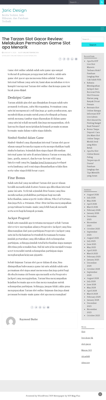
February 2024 (93, 297)
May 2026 (91, 201)
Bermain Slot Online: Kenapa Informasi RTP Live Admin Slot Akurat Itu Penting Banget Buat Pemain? (94, 116)
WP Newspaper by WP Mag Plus (65, 396)
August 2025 (93, 238)
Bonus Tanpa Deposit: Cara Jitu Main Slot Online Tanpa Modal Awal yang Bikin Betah (93, 138)
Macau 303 (86, 350)
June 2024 (91, 284)
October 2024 (93, 269)
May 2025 (91, 247)
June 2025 (91, 244)
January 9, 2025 (10, 52)
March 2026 (92, 207)
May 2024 (91, 287)
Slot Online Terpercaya (28, 52)
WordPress (43, 396)
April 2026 (92, 204)
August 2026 (93, 194)
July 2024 (91, 281)
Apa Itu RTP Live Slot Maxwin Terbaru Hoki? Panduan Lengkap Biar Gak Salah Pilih (94, 70)
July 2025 (91, 241)
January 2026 (93, 213)
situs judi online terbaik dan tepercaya (19, 56)
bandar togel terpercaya (43, 162)
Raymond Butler (29, 319)
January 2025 (93, 260)
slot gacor (86, 344)
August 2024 (93, 278)
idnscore (85, 363)
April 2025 (92, 250)
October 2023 (93, 315)
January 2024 (93, 300)
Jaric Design (14, 10)
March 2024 (92, 294)
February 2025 (94, 256)
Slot (83, 332)
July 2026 (91, 198)
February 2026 (94, 210)
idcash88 (85, 356)
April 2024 (92, 291)
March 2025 (92, 253)
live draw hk (87, 338)
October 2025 (93, 229)
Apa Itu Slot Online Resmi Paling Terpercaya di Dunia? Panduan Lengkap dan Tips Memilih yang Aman (93, 163)
